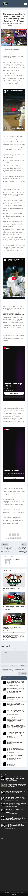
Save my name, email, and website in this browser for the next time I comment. (13, 670)
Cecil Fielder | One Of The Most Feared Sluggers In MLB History (12, 628)
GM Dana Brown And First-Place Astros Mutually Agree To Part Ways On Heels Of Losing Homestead (15, 682)
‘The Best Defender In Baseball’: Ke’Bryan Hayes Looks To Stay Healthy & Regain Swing (16, 704)
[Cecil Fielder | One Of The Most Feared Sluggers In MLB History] (14, 619)
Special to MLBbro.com (13, 23)
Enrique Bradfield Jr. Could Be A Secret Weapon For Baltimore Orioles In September (15, 742)
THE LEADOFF (15, 699)
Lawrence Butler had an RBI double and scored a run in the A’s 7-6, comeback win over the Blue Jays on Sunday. (15, 690)
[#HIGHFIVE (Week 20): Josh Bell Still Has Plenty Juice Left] (4, 764)
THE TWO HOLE (16, 707)
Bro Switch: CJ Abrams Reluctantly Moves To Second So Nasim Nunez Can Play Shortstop (15, 749)
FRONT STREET (16, 685)
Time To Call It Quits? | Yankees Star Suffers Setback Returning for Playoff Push (15, 712)
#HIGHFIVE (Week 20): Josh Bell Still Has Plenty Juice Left (16, 764)
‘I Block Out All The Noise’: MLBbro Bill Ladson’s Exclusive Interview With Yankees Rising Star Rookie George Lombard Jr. (15, 734)
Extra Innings (15, 721)
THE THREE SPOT (16, 714)
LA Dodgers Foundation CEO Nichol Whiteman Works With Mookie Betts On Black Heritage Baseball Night (14, 608)
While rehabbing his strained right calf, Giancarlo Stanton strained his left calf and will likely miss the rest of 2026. (16, 726)
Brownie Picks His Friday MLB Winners (11, 588)
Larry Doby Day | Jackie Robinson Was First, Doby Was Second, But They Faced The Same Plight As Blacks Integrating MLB (13, 636)
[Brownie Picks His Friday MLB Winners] (14, 580)
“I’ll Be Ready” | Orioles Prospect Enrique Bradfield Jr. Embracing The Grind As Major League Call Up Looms (16, 757)
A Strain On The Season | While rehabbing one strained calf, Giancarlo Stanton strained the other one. (15, 719)
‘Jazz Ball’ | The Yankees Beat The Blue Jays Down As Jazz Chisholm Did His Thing (16, 697)
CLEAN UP (14, 737)
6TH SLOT (10, 25)
